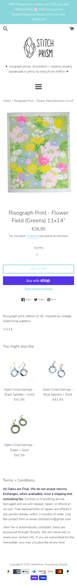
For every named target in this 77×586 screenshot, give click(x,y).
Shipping (32, 236)
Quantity (38, 248)
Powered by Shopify (56, 564)
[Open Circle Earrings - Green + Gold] (19, 424)
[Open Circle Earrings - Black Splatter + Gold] (19, 369)
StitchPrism (37, 564)
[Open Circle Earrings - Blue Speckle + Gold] (57, 369)
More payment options (39, 289)
